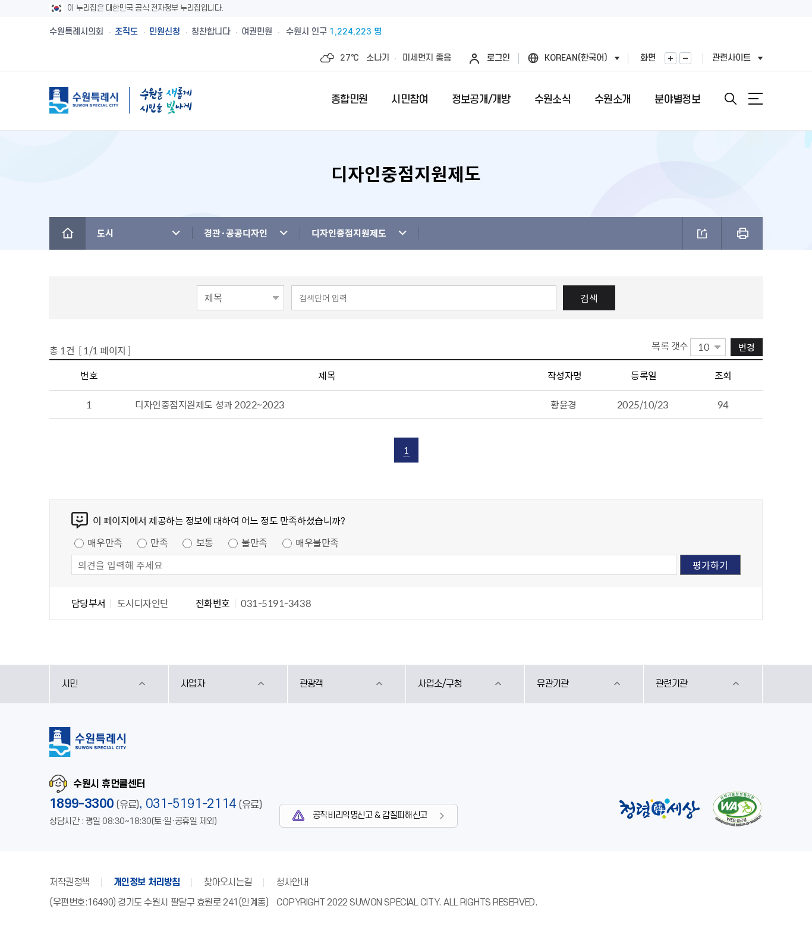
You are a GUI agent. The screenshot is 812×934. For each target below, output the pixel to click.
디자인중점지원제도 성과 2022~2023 (209, 404)
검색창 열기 (731, 99)
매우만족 (104, 542)
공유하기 (702, 233)
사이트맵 (755, 99)
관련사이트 (731, 58)
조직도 (126, 32)
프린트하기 (742, 233)
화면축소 (685, 58)
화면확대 (670, 58)
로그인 (498, 58)
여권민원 (256, 32)
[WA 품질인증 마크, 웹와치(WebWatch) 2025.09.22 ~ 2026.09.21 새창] (737, 809)
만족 (159, 542)
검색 (589, 298)
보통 (204, 542)
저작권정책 (69, 882)
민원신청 (164, 32)
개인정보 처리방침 (147, 882)
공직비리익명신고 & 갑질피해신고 (370, 815)
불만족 (254, 542)
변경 (746, 347)
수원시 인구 (334, 32)
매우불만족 (317, 542)
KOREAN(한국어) (576, 58)
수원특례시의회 (76, 32)
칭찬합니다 (210, 32)
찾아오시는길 (228, 882)
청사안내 (292, 882)
